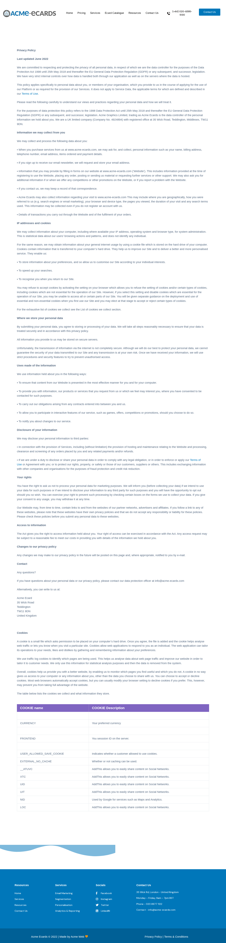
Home (69, 13)
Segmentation (63, 899)
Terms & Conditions (176, 936)
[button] (180, 13)
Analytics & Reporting (67, 910)
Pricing (81, 13)
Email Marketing (64, 893)
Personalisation (63, 905)
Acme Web (78, 936)
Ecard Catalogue (114, 13)
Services (95, 13)
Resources (135, 13)
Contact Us (152, 13)
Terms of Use (30, 93)
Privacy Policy (153, 936)
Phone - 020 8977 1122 (149, 904)
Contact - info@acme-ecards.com (155, 909)
